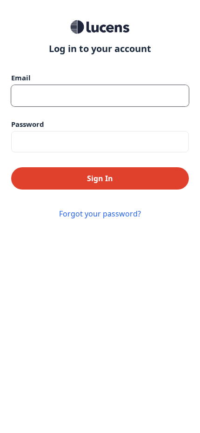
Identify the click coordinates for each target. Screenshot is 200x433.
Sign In (100, 178)
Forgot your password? (100, 214)
